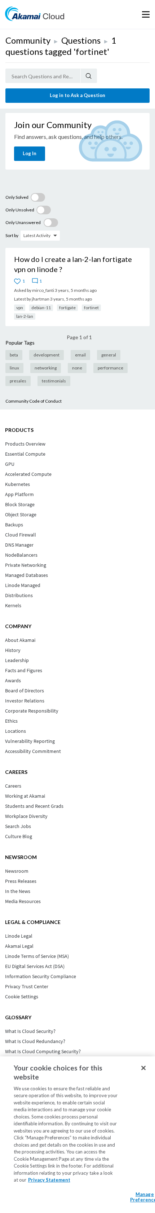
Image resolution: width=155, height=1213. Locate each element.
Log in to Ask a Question (77, 95)
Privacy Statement (49, 1180)
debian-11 (41, 307)
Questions (81, 40)
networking (46, 368)
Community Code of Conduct (33, 401)
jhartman (40, 299)
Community (27, 40)
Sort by (11, 235)
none (77, 368)
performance (110, 368)
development (46, 355)
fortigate (67, 307)
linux (14, 368)
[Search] (89, 76)
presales (18, 381)
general (108, 355)
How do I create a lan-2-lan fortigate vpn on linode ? (73, 264)
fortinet (91, 307)
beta (14, 355)
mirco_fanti (43, 290)
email (80, 355)
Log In (29, 153)
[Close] (143, 1068)
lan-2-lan (24, 316)
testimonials (54, 381)
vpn (19, 307)
